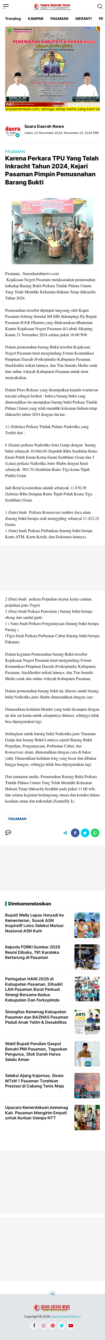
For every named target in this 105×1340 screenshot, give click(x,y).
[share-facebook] (75, 833)
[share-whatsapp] (95, 833)
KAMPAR (35, 18)
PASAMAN (59, 18)
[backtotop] (52, 1295)
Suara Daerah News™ (66, 1316)
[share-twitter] (85, 833)
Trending (13, 18)
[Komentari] (8, 833)
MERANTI (83, 18)
